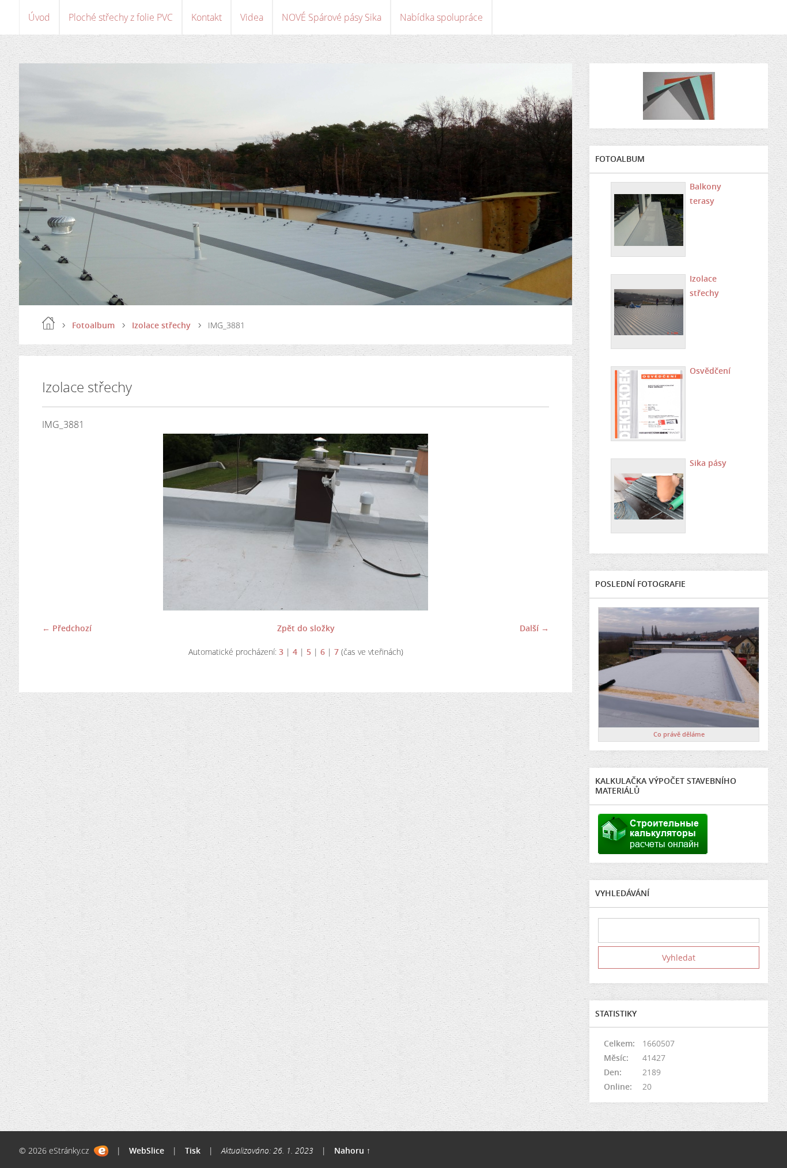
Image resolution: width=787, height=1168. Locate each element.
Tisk (192, 1150)
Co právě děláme (679, 734)
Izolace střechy (161, 325)
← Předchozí (67, 628)
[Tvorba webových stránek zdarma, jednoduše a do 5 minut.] (101, 1151)
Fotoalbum (93, 325)
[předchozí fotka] (61, 522)
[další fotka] (530, 522)
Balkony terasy (705, 193)
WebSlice (146, 1150)
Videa (251, 17)
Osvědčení (710, 370)
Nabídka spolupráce (441, 17)
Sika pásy (708, 462)
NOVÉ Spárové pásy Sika (331, 17)
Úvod (39, 17)
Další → (534, 628)
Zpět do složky (306, 628)
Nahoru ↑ (352, 1150)
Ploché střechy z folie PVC (121, 17)
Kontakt (206, 17)
